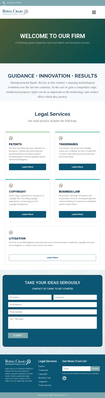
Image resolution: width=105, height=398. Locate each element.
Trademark (43, 370)
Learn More (27, 167)
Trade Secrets (44, 385)
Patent (41, 366)
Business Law (44, 377)
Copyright (42, 374)
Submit (95, 369)
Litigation (42, 381)
